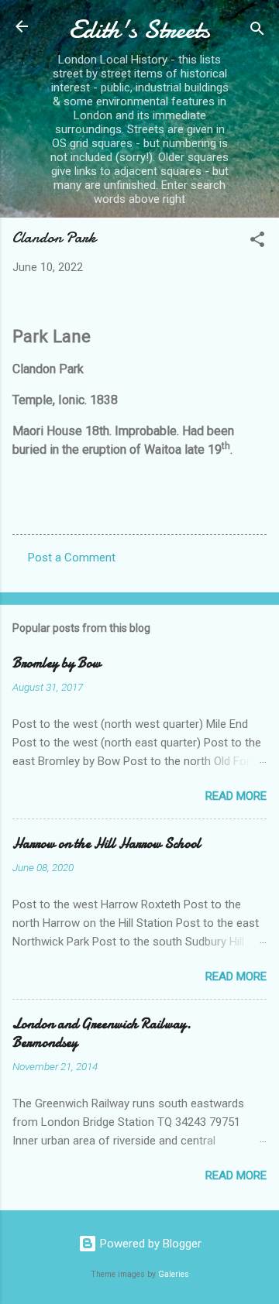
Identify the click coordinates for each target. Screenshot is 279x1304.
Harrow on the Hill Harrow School (106, 843)
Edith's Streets (139, 29)
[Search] (257, 31)
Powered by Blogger (149, 1244)
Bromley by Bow (56, 663)
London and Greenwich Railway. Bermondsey (101, 1033)
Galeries (173, 1274)
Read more (236, 796)
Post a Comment (71, 557)
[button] (257, 242)
